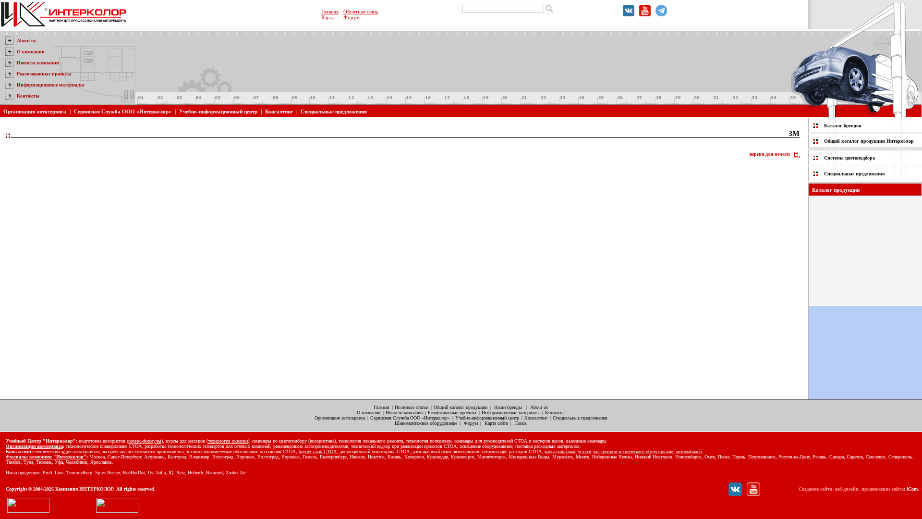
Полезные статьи (411, 407)
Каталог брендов (842, 125)
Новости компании (38, 62)
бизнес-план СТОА (318, 451)
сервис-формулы (144, 441)
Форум (351, 17)
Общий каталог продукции (460, 407)
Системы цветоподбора (849, 158)
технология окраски (228, 441)
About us (26, 40)
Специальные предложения (334, 111)
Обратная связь (360, 11)
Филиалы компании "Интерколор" (46, 456)
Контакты (28, 96)
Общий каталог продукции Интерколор (869, 141)
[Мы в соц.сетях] (628, 14)
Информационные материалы (50, 84)
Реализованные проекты (44, 73)
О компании (31, 51)
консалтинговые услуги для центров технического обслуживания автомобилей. (624, 451)
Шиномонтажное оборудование (426, 423)
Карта (328, 17)
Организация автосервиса (34, 111)
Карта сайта (496, 423)
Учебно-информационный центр (218, 111)
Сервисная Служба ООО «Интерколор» (122, 111)
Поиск (520, 423)
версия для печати (770, 154)
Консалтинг (279, 111)
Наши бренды (508, 407)
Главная (330, 11)
